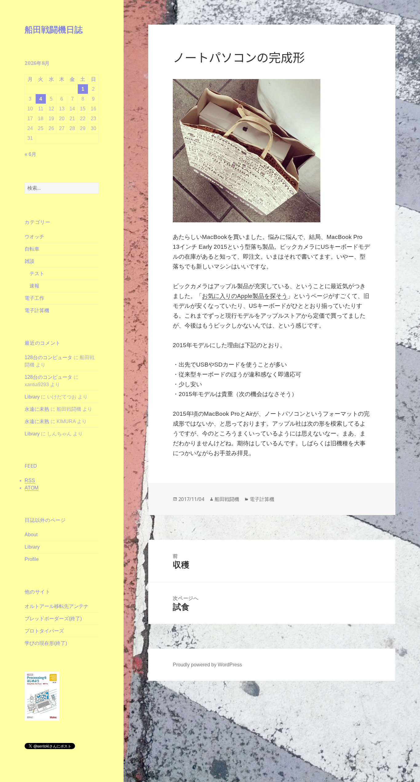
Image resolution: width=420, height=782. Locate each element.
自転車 (32, 249)
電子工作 (34, 298)
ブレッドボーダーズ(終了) (53, 618)
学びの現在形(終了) (46, 643)
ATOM (31, 487)
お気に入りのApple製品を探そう (244, 296)
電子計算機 (37, 310)
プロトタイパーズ (44, 630)
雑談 (29, 261)
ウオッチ (34, 236)
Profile (32, 559)
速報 (34, 285)
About (31, 534)
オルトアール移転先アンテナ (57, 606)
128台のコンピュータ (48, 357)
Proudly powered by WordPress (207, 664)
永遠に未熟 (37, 409)
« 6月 (30, 154)
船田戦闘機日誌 (54, 29)
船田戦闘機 (227, 499)
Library (32, 396)
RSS (30, 480)
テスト (37, 273)
